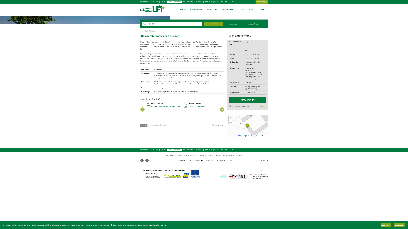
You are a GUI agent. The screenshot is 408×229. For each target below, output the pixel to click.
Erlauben (399, 225)
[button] (197, 9)
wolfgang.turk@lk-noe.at (253, 72)
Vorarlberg (224, 2)
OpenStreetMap (253, 136)
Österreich (144, 2)
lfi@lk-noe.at (238, 155)
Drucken (164, 125)
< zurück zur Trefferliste (148, 31)
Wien (232, 2)
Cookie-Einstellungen (134, 225)
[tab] (247, 43)
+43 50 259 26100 (227, 155)
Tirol (216, 2)
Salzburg (199, 2)
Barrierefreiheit (212, 160)
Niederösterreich (175, 2)
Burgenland (154, 2)
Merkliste (262, 2)
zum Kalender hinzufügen (240, 106)
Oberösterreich (188, 2)
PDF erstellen (219, 125)
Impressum (189, 160)
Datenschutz (199, 160)
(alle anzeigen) (253, 24)
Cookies (230, 160)
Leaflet (242, 136)
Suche (215, 23)
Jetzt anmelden (247, 99)
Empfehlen (155, 125)
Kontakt (181, 160)
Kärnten (163, 2)
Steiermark (208, 2)
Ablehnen (385, 225)
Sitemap (222, 160)
